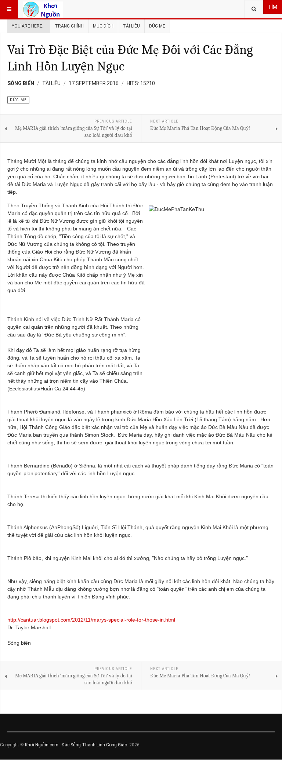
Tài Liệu (131, 26)
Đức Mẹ (157, 26)
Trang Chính (69, 26)
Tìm (272, 7)
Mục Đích (103, 26)
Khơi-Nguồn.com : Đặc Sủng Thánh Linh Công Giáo (76, 744)
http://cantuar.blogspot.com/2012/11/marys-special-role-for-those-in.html (91, 620)
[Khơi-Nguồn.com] (43, 9)
